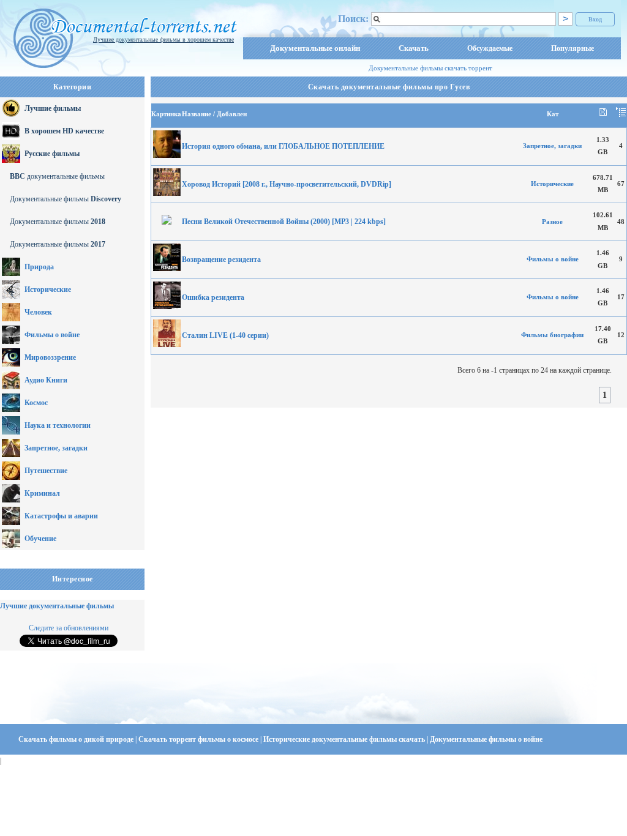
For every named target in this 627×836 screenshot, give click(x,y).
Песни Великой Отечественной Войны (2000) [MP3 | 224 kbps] (284, 221)
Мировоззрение (50, 357)
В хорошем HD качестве (64, 131)
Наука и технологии (57, 425)
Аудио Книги (45, 380)
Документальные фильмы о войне (486, 739)
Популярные (572, 48)
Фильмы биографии (552, 335)
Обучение (40, 538)
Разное (552, 221)
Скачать (414, 48)
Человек (38, 312)
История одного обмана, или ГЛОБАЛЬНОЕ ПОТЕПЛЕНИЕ (283, 146)
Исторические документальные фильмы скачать (345, 739)
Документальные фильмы (65, 199)
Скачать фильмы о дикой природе (76, 739)
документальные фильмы (57, 176)
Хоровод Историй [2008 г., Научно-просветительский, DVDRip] (286, 184)
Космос (36, 402)
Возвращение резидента (221, 259)
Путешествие (45, 470)
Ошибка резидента (213, 297)
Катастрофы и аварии (61, 516)
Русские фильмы (52, 153)
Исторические (47, 289)
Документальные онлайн (315, 48)
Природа (39, 267)
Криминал (42, 493)
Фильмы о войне (52, 334)
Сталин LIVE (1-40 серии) (225, 335)
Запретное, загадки (56, 448)
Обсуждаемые (489, 48)
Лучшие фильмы (52, 108)
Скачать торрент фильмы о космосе (199, 739)
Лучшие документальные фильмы (57, 606)
